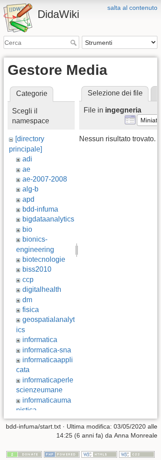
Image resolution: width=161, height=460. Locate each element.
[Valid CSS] (137, 454)
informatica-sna (46, 350)
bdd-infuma (40, 209)
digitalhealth (41, 289)
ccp (28, 279)
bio (27, 229)
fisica (30, 309)
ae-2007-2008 (44, 179)
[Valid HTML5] (99, 454)
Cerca (74, 42)
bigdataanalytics (48, 219)
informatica (39, 339)
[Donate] (24, 454)
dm (27, 300)
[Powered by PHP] (62, 454)
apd (28, 199)
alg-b (30, 189)
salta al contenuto (132, 7)
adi (27, 159)
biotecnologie (43, 259)
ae (26, 169)
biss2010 (36, 269)
